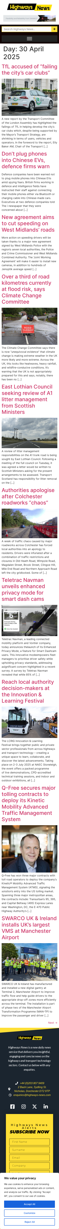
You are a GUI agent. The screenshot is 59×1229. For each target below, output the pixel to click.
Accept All (29, 1204)
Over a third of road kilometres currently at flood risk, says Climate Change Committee (26, 289)
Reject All (30, 1221)
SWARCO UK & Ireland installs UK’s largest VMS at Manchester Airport (29, 927)
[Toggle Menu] (29, 38)
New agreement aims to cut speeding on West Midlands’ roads (28, 223)
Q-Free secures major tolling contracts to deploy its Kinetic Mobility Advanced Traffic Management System (29, 804)
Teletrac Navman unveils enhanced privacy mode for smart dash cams (23, 589)
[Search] (54, 29)
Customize (29, 1213)
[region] (29, 1201)
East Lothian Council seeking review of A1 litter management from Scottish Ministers (27, 399)
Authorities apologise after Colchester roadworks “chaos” (28, 496)
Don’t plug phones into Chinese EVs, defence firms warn (26, 160)
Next (52, 1022)
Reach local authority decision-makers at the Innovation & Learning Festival (28, 691)
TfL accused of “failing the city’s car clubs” (29, 69)
